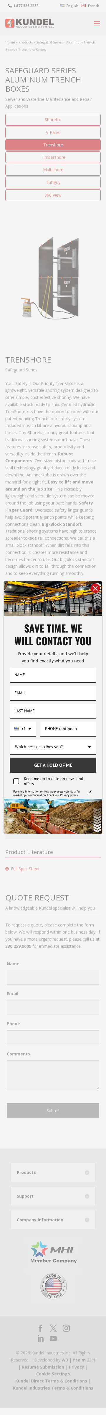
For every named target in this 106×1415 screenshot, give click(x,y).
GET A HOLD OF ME (53, 765)
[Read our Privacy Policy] (89, 792)
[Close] (95, 588)
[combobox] (23, 729)
